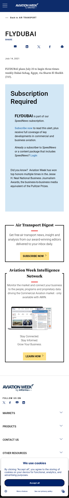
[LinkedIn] (23, 403)
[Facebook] (10, 403)
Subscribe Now (33, 256)
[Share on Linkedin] (27, 47)
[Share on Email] (15, 47)
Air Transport (28, 17)
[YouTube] (17, 403)
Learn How (33, 356)
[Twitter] (4, 403)
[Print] (62, 47)
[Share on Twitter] (38, 47)
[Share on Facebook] (50, 47)
